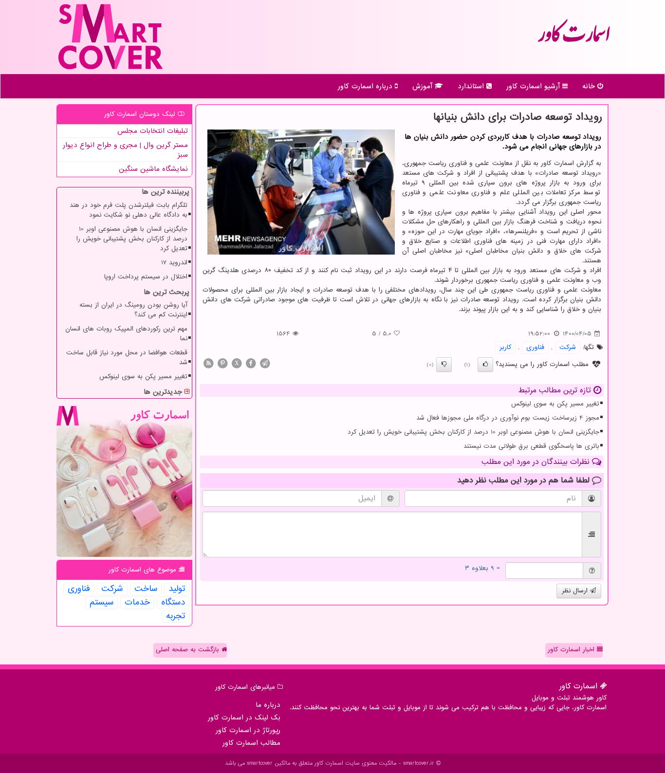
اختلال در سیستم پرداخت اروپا (145, 276)
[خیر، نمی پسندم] (444, 364)
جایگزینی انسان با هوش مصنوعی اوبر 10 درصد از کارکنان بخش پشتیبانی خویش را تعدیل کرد (473, 432)
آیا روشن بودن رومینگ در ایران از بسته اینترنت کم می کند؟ (133, 309)
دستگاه (173, 602)
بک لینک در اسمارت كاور (244, 717)
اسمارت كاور (573, 39)
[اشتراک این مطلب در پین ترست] (222, 363)
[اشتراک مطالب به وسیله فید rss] (208, 363)
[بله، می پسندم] (485, 364)
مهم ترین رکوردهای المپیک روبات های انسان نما (126, 333)
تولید (176, 589)
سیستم (101, 602)
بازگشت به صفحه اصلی (189, 649)
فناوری (535, 347)
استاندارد (472, 86)
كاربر (505, 347)
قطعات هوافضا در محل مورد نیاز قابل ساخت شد (126, 357)
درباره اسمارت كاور (366, 86)
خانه (589, 86)
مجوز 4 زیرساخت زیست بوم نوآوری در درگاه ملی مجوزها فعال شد (507, 418)
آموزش (423, 86)
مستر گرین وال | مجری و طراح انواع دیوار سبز (125, 150)
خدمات (137, 602)
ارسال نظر (576, 590)
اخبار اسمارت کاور (572, 649)
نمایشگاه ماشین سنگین (153, 169)
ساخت (145, 589)
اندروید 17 (174, 262)
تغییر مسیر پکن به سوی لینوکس (555, 403)
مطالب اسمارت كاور (251, 742)
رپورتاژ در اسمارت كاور (248, 730)
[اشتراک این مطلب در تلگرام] (265, 363)
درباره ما (268, 704)
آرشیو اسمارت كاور (534, 86)
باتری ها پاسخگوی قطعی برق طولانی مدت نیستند (531, 446)
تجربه (175, 616)
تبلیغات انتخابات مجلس (152, 131)
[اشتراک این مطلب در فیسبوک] (251, 363)
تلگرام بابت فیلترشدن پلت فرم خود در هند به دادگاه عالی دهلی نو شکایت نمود (128, 210)
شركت (567, 347)
